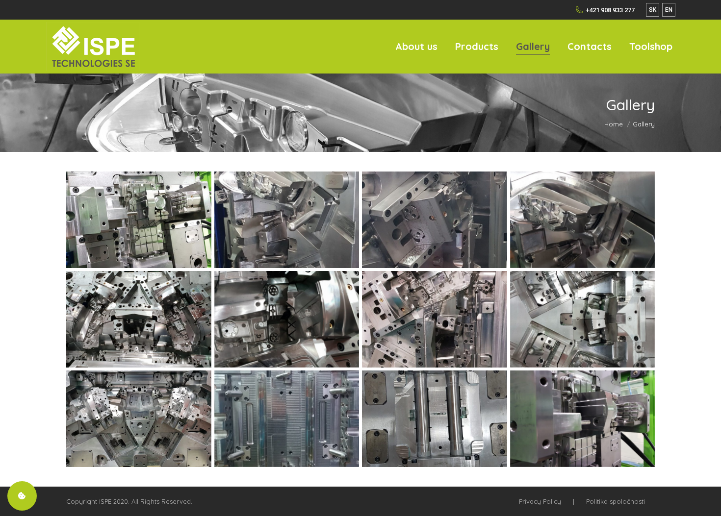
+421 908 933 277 (610, 10)
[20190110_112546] (434, 319)
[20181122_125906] (434, 220)
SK (652, 9)
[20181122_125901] (287, 220)
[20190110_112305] (287, 319)
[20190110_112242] (138, 319)
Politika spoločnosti (615, 501)
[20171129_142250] (138, 220)
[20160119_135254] (287, 418)
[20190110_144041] (582, 319)
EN (668, 9)
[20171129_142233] (582, 418)
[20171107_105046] (434, 418)
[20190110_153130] (138, 418)
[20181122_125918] (582, 220)
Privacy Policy (540, 501)
